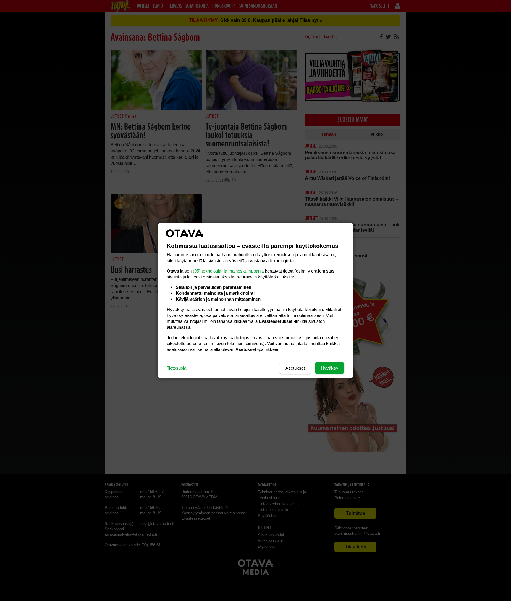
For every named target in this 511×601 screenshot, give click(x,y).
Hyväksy (329, 367)
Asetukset (295, 367)
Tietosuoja (176, 367)
